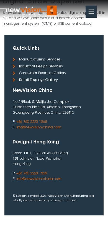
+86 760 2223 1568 (31, 122)
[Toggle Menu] (91, 12)
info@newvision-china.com (38, 127)
